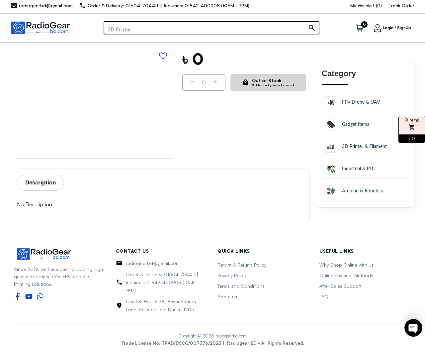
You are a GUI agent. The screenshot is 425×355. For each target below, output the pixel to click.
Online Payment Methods (346, 275)
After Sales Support (340, 286)
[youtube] (29, 296)
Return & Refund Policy (242, 265)
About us (227, 296)
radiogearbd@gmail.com (153, 263)
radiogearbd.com (231, 335)
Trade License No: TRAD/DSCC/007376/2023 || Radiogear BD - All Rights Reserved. (212, 343)
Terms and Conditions (241, 286)
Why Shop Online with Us (346, 265)
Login (388, 27)
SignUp (404, 27)
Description (40, 182)
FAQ (323, 296)
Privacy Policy (232, 275)
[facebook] (17, 296)
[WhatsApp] (40, 296)
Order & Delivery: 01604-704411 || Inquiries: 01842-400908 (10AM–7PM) (163, 282)
